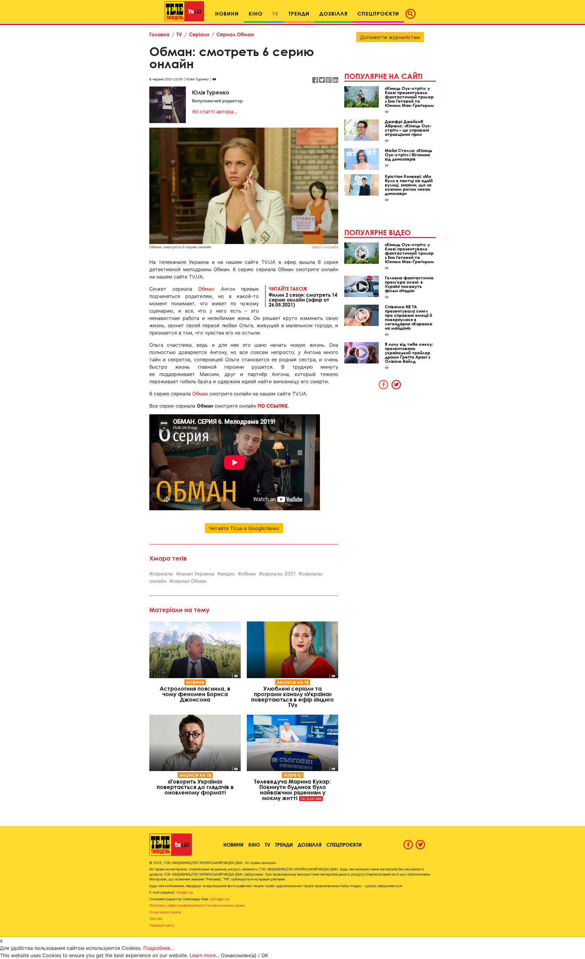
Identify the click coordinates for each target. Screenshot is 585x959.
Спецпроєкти (344, 845)
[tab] (383, 384)
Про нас (155, 918)
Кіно (254, 845)
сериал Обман (189, 581)
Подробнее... (158, 948)
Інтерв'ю (292, 775)
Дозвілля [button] (333, 13)
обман (248, 574)
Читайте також (303, 296)
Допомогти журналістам (390, 37)
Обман (206, 289)
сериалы (162, 574)
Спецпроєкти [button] (378, 13)
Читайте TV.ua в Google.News (244, 528)
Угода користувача (165, 912)
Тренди (284, 845)
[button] (412, 13)
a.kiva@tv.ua (219, 899)
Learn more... (204, 955)
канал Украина (196, 574)
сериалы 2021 (279, 574)
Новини (195, 682)
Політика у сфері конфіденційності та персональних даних (197, 905)
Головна (159, 34)
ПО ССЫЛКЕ (272, 406)
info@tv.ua (184, 892)
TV (179, 34)
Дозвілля (309, 845)
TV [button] (275, 13)
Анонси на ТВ (293, 682)
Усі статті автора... (214, 111)
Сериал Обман (235, 34)
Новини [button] (227, 13)
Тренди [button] (299, 13)
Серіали (199, 34)
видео (227, 574)
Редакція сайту (161, 925)
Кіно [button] (256, 13)
